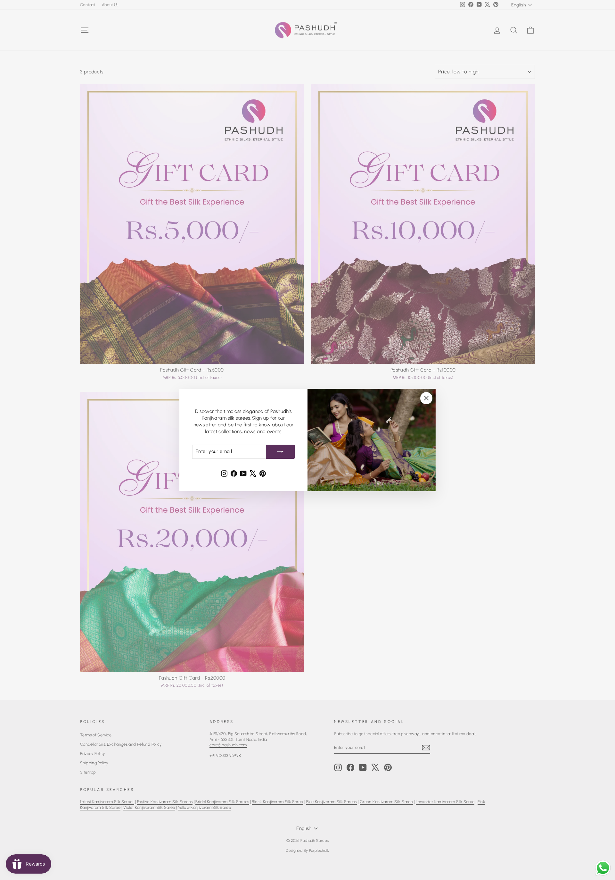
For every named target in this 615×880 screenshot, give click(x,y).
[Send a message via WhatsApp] (603, 868)
